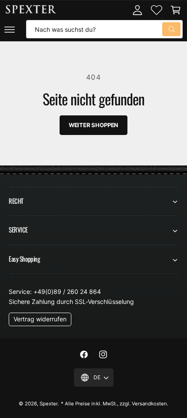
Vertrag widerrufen (40, 319)
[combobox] (104, 29)
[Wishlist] (156, 10)
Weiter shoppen (93, 124)
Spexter (48, 404)
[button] (9, 29)
